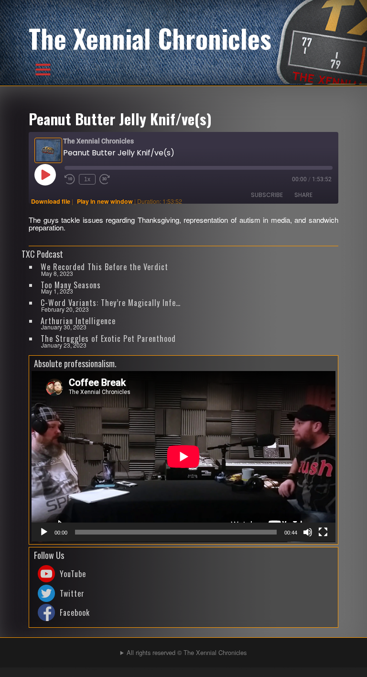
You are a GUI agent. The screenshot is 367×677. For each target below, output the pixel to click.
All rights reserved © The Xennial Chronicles (187, 652)
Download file (50, 201)
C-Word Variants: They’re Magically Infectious (111, 302)
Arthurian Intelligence (78, 321)
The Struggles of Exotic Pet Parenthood (108, 338)
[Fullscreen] (323, 532)
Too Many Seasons (71, 285)
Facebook (75, 612)
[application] (183, 456)
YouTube (73, 573)
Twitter (72, 593)
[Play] (44, 532)
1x (87, 179)
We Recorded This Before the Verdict (104, 267)
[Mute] (308, 532)
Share (303, 195)
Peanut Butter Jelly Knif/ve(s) (120, 119)
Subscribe (267, 195)
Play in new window (105, 201)
